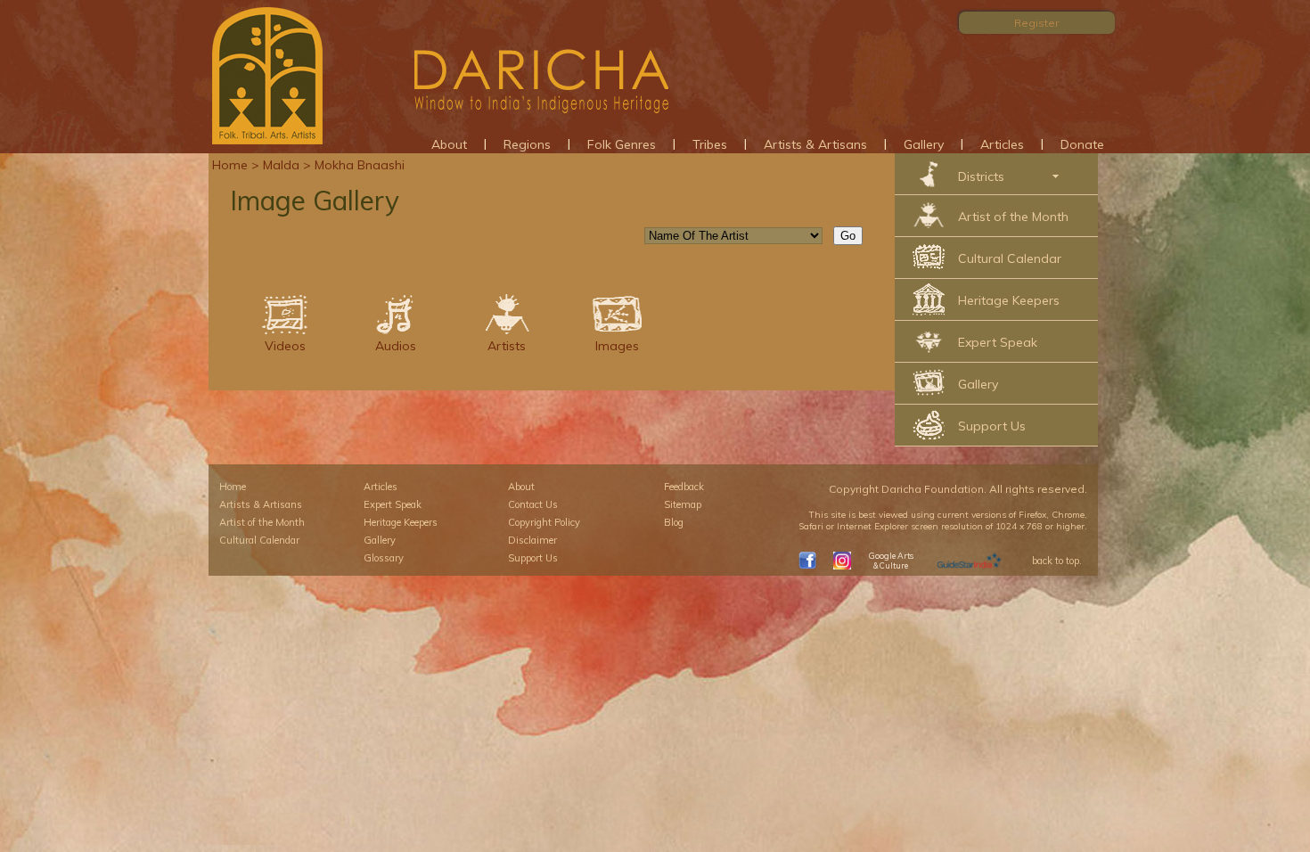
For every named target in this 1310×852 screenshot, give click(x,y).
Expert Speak (997, 342)
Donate (1082, 144)
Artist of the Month (1013, 217)
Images (617, 346)
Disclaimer (532, 540)
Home (230, 165)
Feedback (684, 486)
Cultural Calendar (1009, 258)
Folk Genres (621, 144)
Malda (281, 165)
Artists (506, 346)
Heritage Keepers (1009, 300)
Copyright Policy (544, 522)
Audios (395, 346)
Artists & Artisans (815, 144)
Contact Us (533, 504)
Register (1036, 22)
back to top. (1057, 560)
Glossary (384, 558)
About (449, 144)
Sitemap (682, 504)
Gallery (924, 144)
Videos (285, 346)
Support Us (992, 426)
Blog (674, 522)
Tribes (709, 144)
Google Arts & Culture (891, 560)
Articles (1002, 144)
